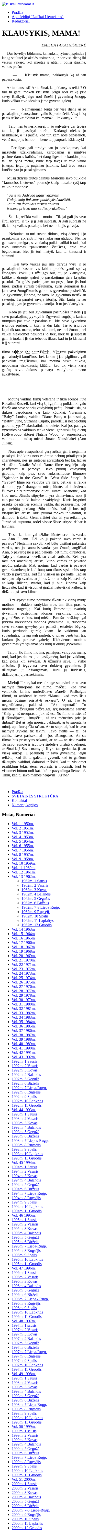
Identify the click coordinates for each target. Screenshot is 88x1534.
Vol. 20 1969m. (24, 956)
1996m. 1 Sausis (24, 1272)
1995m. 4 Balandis (26, 1233)
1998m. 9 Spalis (24, 1413)
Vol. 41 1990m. (24, 1048)
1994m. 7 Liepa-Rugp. (29, 1193)
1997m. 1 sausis (24, 1325)
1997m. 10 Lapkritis (27, 1365)
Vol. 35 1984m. (24, 1022)
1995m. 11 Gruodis (27, 1264)
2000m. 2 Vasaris (25, 1488)
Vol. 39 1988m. (24, 1039)
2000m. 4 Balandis (26, 1497)
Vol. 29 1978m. (24, 995)
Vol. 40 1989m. (24, 1044)
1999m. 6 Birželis (25, 1453)
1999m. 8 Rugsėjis (26, 1462)
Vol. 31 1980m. (24, 1004)
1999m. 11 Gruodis (27, 1475)
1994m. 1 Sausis (24, 1167)
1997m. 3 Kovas (24, 1334)
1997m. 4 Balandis (26, 1338)
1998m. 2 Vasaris (25, 1382)
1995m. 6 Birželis (25, 1242)
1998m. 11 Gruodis (27, 1422)
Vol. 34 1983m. (24, 1017)
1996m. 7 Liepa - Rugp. (30, 1299)
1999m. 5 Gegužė (25, 1448)
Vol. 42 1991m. (24, 1052)
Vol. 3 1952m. (23, 832)
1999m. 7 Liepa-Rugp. (29, 1457)
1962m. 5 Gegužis (36, 898)
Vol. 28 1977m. (24, 991)
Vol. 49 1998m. (24, 1374)
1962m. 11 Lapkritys (38, 920)
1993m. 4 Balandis (26, 1127)
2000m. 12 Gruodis (27, 1528)
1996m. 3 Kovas (24, 1281)
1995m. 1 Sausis (24, 1220)
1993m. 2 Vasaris (25, 1118)
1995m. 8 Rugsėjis (26, 1250)
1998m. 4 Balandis (26, 1391)
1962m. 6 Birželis (35, 903)
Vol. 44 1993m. (24, 1110)
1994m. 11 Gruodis (27, 1211)
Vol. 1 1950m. (23, 824)
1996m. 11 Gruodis (27, 1316)
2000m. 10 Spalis (25, 1519)
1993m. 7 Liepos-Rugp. (30, 1140)
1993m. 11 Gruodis (27, 1158)
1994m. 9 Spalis (24, 1202)
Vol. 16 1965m (23, 938)
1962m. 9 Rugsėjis (36, 912)
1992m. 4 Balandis (26, 1074)
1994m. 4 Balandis (26, 1180)
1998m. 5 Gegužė (25, 1396)
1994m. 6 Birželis (25, 1189)
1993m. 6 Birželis (25, 1136)
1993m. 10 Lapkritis (27, 1154)
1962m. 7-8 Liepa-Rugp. (41, 907)
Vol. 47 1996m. (24, 1268)
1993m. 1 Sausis (24, 1114)
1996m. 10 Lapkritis (27, 1312)
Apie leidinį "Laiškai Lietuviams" (38, 17)
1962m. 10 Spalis (35, 916)
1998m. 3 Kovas (24, 1387)
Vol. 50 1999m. (24, 1426)
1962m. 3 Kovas (34, 890)
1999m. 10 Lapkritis (27, 1470)
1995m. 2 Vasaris (25, 1224)
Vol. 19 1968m (23, 951)
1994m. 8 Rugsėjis (26, 1198)
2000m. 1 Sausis (24, 1484)
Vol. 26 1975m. (24, 982)
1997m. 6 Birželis (25, 1347)
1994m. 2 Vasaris (25, 1171)
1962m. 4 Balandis (36, 894)
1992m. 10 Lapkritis (27, 1101)
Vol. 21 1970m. (24, 960)
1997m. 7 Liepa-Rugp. (29, 1352)
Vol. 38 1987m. (24, 1035)
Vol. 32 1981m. (24, 1008)
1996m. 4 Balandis (26, 1286)
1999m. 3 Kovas (24, 1440)
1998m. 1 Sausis (24, 1378)
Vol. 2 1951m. (23, 828)
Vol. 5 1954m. (23, 841)
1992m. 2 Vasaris (25, 1066)
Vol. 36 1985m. (24, 1026)
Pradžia (17, 12)
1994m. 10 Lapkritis (27, 1206)
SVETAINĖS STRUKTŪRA (35, 796)
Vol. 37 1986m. (24, 1030)
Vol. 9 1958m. (23, 859)
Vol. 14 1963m (23, 929)
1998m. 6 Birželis (25, 1400)
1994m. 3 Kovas (24, 1176)
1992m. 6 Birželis (25, 1083)
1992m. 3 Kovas (24, 1070)
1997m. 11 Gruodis (27, 1369)
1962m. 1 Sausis (34, 881)
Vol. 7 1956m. (23, 850)
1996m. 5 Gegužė (25, 1290)
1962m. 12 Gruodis (37, 925)
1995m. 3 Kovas (24, 1228)
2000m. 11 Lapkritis (27, 1523)
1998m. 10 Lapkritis (27, 1418)
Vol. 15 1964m (23, 934)
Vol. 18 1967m (23, 947)
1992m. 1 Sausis (24, 1061)
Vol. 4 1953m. (23, 837)
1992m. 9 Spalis (24, 1096)
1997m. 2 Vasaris (25, 1330)
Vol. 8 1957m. (23, 854)
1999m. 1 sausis (24, 1431)
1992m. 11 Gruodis (27, 1105)
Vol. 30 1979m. (24, 1000)
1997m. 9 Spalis (24, 1360)
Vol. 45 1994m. (24, 1162)
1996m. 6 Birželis (25, 1294)
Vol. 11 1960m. (23, 868)
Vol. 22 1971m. (24, 964)
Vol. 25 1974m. (24, 978)
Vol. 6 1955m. (23, 846)
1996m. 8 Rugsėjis (26, 1303)
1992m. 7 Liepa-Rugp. (29, 1088)
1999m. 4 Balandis (26, 1444)
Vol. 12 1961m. (24, 872)
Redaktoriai (21, 21)
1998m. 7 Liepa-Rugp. (29, 1404)
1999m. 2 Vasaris (25, 1435)
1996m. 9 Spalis (24, 1308)
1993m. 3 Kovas (24, 1123)
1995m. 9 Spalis (24, 1255)
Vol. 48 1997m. (24, 1321)
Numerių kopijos (25, 805)
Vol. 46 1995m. (24, 1215)
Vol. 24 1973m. (24, 973)
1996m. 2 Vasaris (25, 1277)
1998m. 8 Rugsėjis (26, 1409)
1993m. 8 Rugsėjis (26, 1145)
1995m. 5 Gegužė (25, 1237)
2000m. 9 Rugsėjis (26, 1514)
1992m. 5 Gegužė (25, 1079)
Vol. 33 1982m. (24, 1013)
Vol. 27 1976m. (24, 986)
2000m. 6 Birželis (25, 1506)
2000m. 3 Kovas (24, 1492)
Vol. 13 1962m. (24, 876)
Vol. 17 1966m (23, 942)
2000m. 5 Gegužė (25, 1501)
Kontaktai (19, 800)
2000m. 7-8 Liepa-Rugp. (31, 1510)
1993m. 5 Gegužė (25, 1132)
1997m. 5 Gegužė (25, 1343)
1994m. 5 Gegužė (25, 1184)
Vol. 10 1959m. (24, 863)
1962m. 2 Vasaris (35, 885)
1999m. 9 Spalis (24, 1466)
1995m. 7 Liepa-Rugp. (29, 1246)
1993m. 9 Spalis (24, 1149)
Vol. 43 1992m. (24, 1057)
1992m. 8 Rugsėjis (26, 1092)
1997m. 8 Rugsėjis (26, 1356)
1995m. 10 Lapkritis (27, 1259)
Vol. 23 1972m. (24, 969)
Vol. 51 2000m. (24, 1479)
